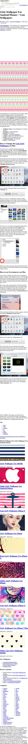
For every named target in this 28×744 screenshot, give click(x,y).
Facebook (6, 436)
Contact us (5, 716)
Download (2, 438)
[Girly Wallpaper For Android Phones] (14, 86)
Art (16, 690)
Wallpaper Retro (7, 666)
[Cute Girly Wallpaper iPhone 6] (12, 507)
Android (5, 428)
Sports (4, 712)
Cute (4, 695)
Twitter (2, 436)
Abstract (5, 688)
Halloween (5, 704)
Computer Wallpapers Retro (10, 662)
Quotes (5, 709)
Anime (4, 690)
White (4, 713)
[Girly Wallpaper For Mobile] (12, 460)
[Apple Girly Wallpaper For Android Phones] (12, 483)
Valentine (18, 712)
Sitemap (5, 721)
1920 (4, 427)
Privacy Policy (6, 719)
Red (17, 709)
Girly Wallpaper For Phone (11, 533)
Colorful (5, 694)
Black (17, 691)
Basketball (5, 691)
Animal (17, 688)
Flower (17, 698)
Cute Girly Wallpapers (15, 21)
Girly (4, 431)
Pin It (23, 436)
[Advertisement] (14, 46)
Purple (17, 708)
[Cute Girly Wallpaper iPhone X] (12, 602)
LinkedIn (20, 436)
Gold (17, 701)
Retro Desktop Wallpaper (9, 665)
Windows (18, 713)
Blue (4, 692)
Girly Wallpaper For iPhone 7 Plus (14, 628)
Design (5, 697)
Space (17, 711)
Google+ (16, 436)
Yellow (5, 715)
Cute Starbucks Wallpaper (14, 681)
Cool (17, 694)
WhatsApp (11, 436)
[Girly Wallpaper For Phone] (12, 530)
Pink (4, 708)
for (4, 429)
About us (18, 715)
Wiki (4, 682)
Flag (4, 698)
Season (5, 711)
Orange (17, 706)
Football (18, 699)
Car (16, 692)
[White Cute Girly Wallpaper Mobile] (12, 647)
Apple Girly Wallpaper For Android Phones (11, 487)
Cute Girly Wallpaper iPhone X (12, 606)
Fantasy (17, 697)
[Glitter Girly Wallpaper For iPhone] (12, 577)
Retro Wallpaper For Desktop (10, 663)
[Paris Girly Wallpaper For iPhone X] (12, 552)
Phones (5, 432)
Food (4, 699)
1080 (4, 425)
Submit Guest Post (7, 722)
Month (17, 704)
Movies (5, 705)
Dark (17, 695)
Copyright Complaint (8, 718)
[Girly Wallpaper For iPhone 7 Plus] (12, 625)
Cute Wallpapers (23, 5)
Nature (4, 706)
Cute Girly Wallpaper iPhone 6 (12, 511)
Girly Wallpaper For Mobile (11, 464)
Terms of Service (7, 723)
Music (17, 705)
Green (4, 702)
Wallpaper (5, 434)
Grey (17, 702)
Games (5, 701)
